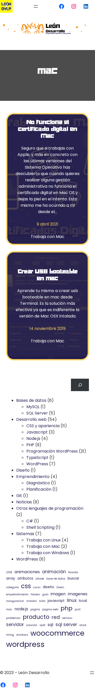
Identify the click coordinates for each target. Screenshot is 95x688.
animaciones (27, 571)
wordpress (25, 644)
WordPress (37, 464)
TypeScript (37, 457)
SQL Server (37, 413)
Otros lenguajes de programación (49, 508)
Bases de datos (31, 400)
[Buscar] (80, 385)
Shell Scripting (40, 527)
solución (31, 625)
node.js (21, 609)
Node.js (33, 438)
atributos (25, 578)
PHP (30, 445)
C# (29, 521)
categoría (12, 587)
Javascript (37, 432)
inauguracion (15, 601)
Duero (60, 587)
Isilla (42, 601)
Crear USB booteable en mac (48, 274)
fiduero (35, 594)
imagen (58, 594)
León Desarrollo (33, 673)
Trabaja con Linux (43, 540)
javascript (56, 600)
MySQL (33, 407)
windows (22, 635)
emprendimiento (17, 594)
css (26, 586)
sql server (66, 624)
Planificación (38, 489)
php (66, 608)
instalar (31, 601)
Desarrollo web (31, 419)
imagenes (77, 594)
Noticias (24, 502)
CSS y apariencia (43, 426)
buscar (73, 578)
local (83, 600)
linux (72, 600)
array (10, 578)
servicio (67, 618)
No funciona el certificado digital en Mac (47, 128)
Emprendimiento (33, 476)
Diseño (23, 470)
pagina (35, 609)
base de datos (55, 579)
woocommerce (57, 633)
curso (37, 587)
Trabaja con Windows (47, 553)
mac (9, 609)
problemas (13, 618)
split (42, 625)
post (78, 609)
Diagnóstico (38, 483)
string (10, 635)
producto (36, 617)
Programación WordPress (52, 451)
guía (45, 594)
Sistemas (25, 534)
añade (39, 579)
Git (19, 496)
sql (50, 624)
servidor (15, 624)
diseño (48, 587)
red (56, 617)
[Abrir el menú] (36, 6)
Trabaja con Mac (47, 236)
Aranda (73, 572)
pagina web (50, 609)
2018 (9, 572)
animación (54, 572)
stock (82, 625)
